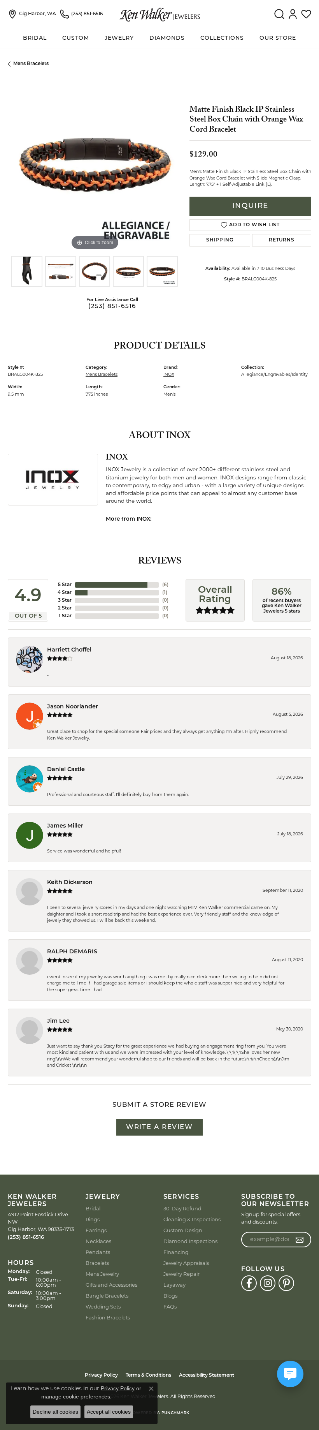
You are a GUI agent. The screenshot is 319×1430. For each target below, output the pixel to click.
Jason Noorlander (72, 707)
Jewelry (119, 38)
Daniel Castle (66, 770)
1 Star (65, 616)
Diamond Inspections (190, 1241)
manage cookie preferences (75, 1396)
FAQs (170, 1306)
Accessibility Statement (206, 1375)
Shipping (219, 240)
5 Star (65, 585)
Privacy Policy (101, 1375)
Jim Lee (58, 1021)
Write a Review (159, 1127)
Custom (75, 38)
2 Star (65, 608)
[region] (95, 165)
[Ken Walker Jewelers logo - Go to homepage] (159, 14)
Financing (176, 1252)
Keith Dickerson (70, 883)
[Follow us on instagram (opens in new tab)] (267, 1283)
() (165, 585)
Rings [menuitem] (93, 1219)
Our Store (277, 38)
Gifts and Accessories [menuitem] (111, 1285)
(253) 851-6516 (112, 307)
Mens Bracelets (31, 64)
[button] (279, 14)
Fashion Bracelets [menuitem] (108, 1317)
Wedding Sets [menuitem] (103, 1306)
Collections (222, 38)
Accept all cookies (109, 1412)
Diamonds (167, 38)
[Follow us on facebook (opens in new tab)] (249, 1283)
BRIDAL (35, 38)
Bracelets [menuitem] (97, 1263)
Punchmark (175, 1413)
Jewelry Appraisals (186, 1263)
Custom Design (182, 1230)
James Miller (65, 826)
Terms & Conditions (148, 1375)
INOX (168, 374)
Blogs (170, 1296)
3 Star (65, 600)
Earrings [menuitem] (96, 1230)
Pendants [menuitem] (98, 1252)
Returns (281, 240)
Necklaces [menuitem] (98, 1241)
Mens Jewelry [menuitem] (102, 1274)
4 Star (65, 592)
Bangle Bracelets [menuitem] (107, 1296)
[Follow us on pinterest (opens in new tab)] (286, 1283)
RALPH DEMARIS (72, 952)
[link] (32, 14)
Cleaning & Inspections (192, 1219)
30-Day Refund (182, 1208)
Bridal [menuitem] (93, 1208)
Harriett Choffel (69, 650)
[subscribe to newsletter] (299, 1240)
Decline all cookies (55, 1412)
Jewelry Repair (181, 1274)
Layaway (174, 1285)
